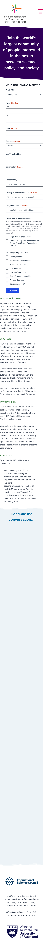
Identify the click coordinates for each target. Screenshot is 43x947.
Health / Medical (16, 257)
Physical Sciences (17, 280)
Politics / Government (18, 264)
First (7, 106)
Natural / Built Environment (20, 261)
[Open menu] (40, 12)
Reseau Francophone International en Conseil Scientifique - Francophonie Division (24, 243)
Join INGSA (12, 290)
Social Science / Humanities (20, 276)
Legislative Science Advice (20, 237)
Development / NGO (18, 284)
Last (7, 116)
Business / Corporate (18, 272)
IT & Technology (16, 268)
